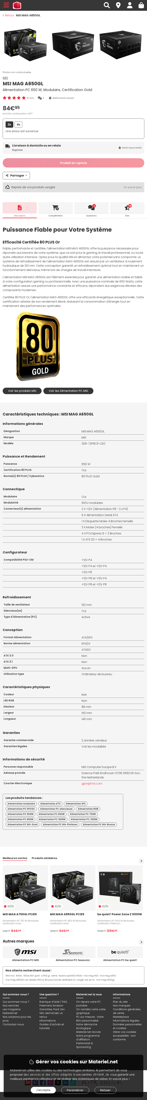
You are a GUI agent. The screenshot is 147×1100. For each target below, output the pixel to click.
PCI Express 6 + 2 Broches (103, 533)
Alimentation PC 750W (83, 814)
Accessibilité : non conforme (124, 1037)
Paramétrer (75, 1090)
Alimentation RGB (88, 808)
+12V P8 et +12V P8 (94, 584)
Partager (17, 175)
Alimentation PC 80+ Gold (22, 824)
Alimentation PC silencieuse (56, 808)
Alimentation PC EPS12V (21, 808)
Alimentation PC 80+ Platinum (60, 824)
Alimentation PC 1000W (52, 819)
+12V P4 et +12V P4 (94, 566)
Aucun (86, 668)
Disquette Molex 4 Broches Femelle (109, 521)
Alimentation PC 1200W (84, 819)
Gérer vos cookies (124, 1032)
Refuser (105, 1090)
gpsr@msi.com (92, 783)
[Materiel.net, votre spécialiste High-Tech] (17, 5)
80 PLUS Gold (90, 476)
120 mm (87, 605)
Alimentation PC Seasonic (73, 960)
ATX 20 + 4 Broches (98, 539)
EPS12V (86, 644)
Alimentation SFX (76, 803)
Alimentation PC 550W (20, 814)
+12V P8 (87, 572)
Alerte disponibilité (132, 147)
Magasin (120, 3)
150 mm (87, 713)
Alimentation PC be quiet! (120, 960)
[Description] (20, 207)
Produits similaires (44, 858)
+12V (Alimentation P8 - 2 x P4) (107, 509)
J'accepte (43, 1090)
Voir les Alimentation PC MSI (68, 391)
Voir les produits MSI (22, 391)
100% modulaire (92, 503)
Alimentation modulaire (21, 803)
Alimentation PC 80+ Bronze (99, 824)
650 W (86, 464)
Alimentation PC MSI (25, 960)
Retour (9, 15)
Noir (84, 695)
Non (84, 656)
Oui (84, 470)
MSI (5, 78)
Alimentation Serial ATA (102, 515)
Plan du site (120, 1002)
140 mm (87, 719)
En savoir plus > (119, 1079)
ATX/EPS (87, 637)
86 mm (86, 707)
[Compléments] (56, 207)
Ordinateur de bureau (97, 674)
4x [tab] (18, 124)
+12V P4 (87, 560)
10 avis (30, 97)
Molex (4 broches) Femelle (104, 527)
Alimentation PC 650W (52, 814)
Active (86, 617)
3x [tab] (9, 124)
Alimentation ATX (50, 803)
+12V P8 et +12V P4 (94, 578)
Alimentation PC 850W (20, 819)
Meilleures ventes (15, 858)
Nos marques (121, 1005)
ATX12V (86, 650)
